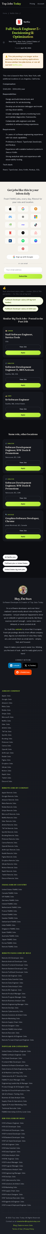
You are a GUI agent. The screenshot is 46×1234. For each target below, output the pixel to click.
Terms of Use (17, 1229)
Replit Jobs (6, 774)
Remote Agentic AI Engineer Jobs (14, 1036)
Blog (15, 1225)
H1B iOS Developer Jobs (11, 1127)
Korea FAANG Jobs (9, 943)
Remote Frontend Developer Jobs (15, 965)
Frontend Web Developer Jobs (13, 1062)
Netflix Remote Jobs (9, 818)
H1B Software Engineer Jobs (13, 1123)
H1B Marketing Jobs (9, 1187)
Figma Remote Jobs (9, 857)
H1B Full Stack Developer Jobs (13, 1141)
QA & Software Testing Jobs (13, 1094)
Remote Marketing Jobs (11, 1018)
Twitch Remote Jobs (9, 875)
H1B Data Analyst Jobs (10, 1155)
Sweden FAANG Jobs (10, 918)
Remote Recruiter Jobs (10, 1033)
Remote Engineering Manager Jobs (15, 1004)
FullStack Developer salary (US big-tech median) (20, 301)
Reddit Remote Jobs (9, 853)
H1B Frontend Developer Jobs (13, 1134)
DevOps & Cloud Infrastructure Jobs (16, 1090)
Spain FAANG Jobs (9, 932)
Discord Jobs (7, 781)
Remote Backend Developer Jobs (14, 969)
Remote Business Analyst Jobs (13, 1001)
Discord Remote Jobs (10, 878)
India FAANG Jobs (8, 925)
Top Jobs (11, 3)
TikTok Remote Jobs (10, 828)
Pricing (32, 4)
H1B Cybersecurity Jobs (11, 1180)
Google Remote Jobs (10, 796)
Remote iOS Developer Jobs (12, 958)
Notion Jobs (6, 771)
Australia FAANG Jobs (10, 936)
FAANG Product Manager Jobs (13, 1080)
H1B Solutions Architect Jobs (13, 1184)
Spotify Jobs (6, 735)
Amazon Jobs (7, 703)
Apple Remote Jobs (9, 793)
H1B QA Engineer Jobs (10, 1144)
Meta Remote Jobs (9, 803)
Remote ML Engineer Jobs (12, 990)
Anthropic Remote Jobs (11, 850)
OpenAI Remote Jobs (10, 846)
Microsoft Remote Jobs (11, 814)
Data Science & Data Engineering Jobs (16, 1069)
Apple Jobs (6, 696)
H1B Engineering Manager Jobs (13, 1173)
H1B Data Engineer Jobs (11, 1152)
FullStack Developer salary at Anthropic (20, 309)
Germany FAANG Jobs (10, 900)
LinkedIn (16, 665)
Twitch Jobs (6, 778)
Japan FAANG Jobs (9, 939)
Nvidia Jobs (6, 710)
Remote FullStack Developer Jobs (15, 972)
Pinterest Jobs (7, 742)
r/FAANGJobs (25, 672)
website (18, 629)
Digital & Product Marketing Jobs (14, 1105)
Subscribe (23, 276)
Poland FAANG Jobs (9, 914)
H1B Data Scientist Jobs (11, 1148)
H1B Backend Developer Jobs (13, 1137)
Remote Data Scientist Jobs (12, 979)
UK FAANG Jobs (8, 897)
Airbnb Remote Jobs (9, 825)
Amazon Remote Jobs (10, 800)
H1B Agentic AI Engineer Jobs (13, 1202)
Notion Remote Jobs (9, 867)
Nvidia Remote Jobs (9, 807)
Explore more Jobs (25, 1225)
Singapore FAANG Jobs (10, 929)
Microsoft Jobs (7, 717)
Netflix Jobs (14, 13)
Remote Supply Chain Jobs (12, 1022)
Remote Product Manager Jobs (13, 994)
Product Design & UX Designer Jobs (15, 1087)
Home (5, 13)
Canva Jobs (6, 746)
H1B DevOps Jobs (9, 1177)
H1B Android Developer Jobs (13, 1130)
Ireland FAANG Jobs (9, 904)
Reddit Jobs (6, 756)
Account (41, 4)
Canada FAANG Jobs (10, 893)
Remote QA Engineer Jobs (12, 976)
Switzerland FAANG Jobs (11, 922)
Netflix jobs (17, 65)
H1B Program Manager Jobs (12, 1166)
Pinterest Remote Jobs (10, 839)
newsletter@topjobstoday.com (28, 1221)
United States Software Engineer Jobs (16, 1051)
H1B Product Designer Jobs (12, 1194)
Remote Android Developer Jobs (14, 961)
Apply (23, 353)
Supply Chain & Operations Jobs (14, 1101)
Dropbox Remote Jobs (10, 860)
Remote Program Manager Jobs (14, 997)
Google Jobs (7, 699)
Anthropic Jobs (8, 753)
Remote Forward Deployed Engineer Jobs (18, 1040)
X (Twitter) (32, 665)
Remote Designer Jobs (10, 1026)
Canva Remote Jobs (9, 843)
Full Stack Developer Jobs (12, 1058)
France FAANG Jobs (9, 911)
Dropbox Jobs (7, 763)
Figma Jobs (6, 760)
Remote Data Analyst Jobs (12, 986)
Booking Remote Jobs (10, 835)
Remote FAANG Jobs (10, 947)
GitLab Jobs (6, 767)
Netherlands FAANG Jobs (11, 907)
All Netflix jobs (10, 557)
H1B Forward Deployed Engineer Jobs (16, 1205)
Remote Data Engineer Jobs (12, 983)
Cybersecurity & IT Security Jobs (14, 1076)
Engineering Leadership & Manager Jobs (17, 1083)
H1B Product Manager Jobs (12, 1162)
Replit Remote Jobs (9, 871)
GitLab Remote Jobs (9, 864)
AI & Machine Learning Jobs (12, 1073)
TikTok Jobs (6, 731)
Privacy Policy (29, 1229)
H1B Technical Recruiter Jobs (13, 1198)
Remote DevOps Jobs (10, 1008)
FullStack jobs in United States (16, 563)
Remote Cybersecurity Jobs (12, 1011)
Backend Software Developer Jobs (15, 1065)
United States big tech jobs (15, 569)
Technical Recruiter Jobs (11, 1108)
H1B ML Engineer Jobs (10, 1159)
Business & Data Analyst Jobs (13, 1098)
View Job (23, 347)
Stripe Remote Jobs (9, 810)
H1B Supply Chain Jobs (10, 1191)
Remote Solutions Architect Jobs (14, 1015)
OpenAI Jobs (7, 749)
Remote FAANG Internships (12, 1029)
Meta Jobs (6, 706)
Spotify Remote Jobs (10, 832)
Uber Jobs (6, 724)
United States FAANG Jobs (12, 889)
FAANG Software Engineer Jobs (14, 1055)
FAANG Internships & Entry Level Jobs (16, 1112)
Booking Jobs (7, 739)
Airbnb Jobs (6, 728)
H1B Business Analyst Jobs (12, 1169)
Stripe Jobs (6, 714)
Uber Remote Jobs (9, 821)
